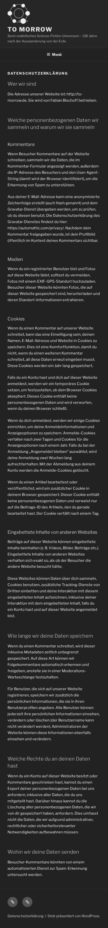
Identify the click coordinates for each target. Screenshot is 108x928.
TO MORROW (30, 29)
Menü (57, 54)
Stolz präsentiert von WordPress (73, 916)
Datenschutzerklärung (25, 916)
